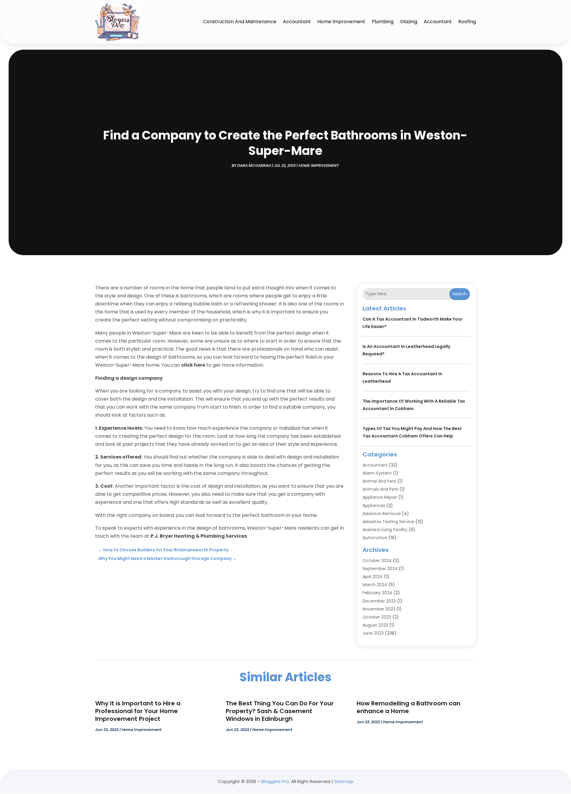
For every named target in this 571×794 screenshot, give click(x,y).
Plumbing (382, 21)
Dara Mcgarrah (254, 165)
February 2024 (377, 593)
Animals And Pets (380, 489)
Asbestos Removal (382, 514)
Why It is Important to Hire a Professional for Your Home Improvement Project (138, 711)
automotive (375, 538)
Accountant (297, 21)
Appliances (374, 506)
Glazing (408, 21)
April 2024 (373, 577)
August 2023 (375, 625)
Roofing (467, 21)
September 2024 (380, 569)
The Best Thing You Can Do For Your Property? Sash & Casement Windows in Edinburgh (280, 711)
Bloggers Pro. (275, 781)
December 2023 (379, 601)
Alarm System (377, 473)
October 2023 (377, 617)
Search (459, 294)
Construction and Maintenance (239, 21)
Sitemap (343, 781)
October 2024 (377, 561)
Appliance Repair (380, 497)
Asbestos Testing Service (388, 522)
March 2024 (375, 585)
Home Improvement (341, 21)
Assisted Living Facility (385, 530)
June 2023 (373, 633)
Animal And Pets (379, 481)
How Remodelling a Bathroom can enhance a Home (408, 707)
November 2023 (379, 609)
